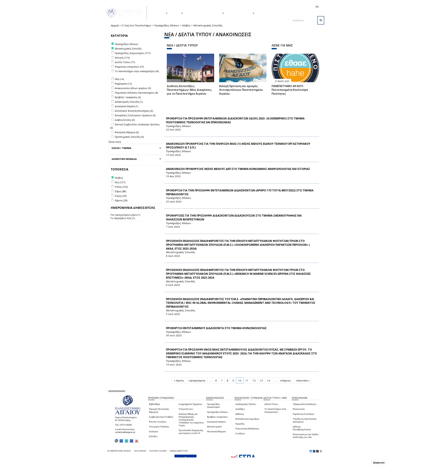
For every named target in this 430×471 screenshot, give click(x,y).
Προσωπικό (281, 6)
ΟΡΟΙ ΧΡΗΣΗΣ (140, 451)
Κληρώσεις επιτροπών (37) (129, 66)
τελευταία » (303, 380)
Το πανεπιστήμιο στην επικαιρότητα (275, 410)
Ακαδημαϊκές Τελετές (245, 404)
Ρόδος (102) (121, 186)
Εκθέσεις (239, 414)
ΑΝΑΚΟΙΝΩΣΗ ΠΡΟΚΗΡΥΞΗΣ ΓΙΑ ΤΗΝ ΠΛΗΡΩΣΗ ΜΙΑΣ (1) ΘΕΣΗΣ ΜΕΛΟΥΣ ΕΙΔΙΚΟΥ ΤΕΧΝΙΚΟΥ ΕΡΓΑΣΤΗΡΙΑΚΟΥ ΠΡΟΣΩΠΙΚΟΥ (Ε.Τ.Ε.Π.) (238, 145)
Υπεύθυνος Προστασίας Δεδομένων (304, 420)
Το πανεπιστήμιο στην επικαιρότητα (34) (137, 71)
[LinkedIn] (131, 440)
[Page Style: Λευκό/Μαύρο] (317, 451)
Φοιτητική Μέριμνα (216, 431)
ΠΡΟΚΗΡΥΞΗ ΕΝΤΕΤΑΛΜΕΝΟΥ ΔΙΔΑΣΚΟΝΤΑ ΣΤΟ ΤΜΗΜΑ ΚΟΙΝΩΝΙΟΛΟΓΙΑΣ (216, 328)
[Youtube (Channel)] (136, 440)
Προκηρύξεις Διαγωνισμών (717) (132, 53)
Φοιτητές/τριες (240, 6)
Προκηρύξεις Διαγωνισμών (213, 405)
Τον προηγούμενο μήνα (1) (125, 214)
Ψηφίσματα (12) (123, 83)
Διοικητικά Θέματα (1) (126, 106)
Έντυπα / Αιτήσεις (157, 421)
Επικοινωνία (299, 409)
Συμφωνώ (364, 462)
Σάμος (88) (120, 191)
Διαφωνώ (379, 462)
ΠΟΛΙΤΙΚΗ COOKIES (157, 451)
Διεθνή (269, 6)
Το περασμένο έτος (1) (122, 218)
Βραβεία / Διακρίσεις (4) (128, 97)
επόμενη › (286, 380)
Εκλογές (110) (122, 57)
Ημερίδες (240, 423)
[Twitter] (126, 440)
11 (246, 380)
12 (254, 380)
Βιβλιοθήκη (154, 404)
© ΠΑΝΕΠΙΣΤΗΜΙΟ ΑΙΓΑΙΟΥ (119, 451)
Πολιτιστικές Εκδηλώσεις (247, 428)
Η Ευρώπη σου (186, 409)
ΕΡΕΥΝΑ (176, 13)
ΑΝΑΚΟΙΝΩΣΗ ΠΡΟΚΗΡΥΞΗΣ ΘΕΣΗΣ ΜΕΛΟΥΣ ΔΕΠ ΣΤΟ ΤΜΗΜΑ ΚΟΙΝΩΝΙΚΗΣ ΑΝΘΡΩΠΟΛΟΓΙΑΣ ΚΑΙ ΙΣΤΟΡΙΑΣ (238, 169)
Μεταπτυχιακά (214, 426)
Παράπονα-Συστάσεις (303, 414)
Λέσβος (186, 25)
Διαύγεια (153, 431)
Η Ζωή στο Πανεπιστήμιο (136, 25)
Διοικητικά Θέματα (216, 421)
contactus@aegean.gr (126, 432)
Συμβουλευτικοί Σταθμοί (161, 416)
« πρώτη (179, 380)
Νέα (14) (119, 79)
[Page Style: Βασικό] (310, 451)
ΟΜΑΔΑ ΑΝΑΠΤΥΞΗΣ (179, 451)
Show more (115, 141)
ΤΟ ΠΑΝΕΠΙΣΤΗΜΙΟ (239, 13)
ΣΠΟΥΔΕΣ (159, 13)
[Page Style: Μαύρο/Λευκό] (320, 451)
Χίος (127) (120, 182)
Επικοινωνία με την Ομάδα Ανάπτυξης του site (305, 436)
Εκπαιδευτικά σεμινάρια (247, 418)
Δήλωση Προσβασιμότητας (302, 428)
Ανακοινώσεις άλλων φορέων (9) (133, 88)
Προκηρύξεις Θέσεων (166, 25)
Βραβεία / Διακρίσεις (217, 416)
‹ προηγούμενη (196, 380)
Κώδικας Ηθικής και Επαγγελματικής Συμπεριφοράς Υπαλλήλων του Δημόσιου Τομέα (191, 420)
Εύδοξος (153, 436)
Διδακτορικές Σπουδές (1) (129, 101)
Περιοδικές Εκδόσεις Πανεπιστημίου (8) (136, 92)
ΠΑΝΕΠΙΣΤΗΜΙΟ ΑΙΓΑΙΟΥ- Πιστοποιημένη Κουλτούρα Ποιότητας (290, 90)
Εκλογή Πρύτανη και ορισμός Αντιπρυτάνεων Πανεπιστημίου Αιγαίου (241, 90)
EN (317, 6)
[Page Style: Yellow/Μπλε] (314, 451)
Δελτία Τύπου (271, 404)
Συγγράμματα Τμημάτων (190, 404)
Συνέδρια (240, 433)
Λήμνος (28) (121, 200)
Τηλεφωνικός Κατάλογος (304, 404)
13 (261, 380)
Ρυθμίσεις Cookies (55, 468)
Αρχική (115, 25)
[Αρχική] (126, 13)
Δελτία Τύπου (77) (125, 62)
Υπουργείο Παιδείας (159, 426)
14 (268, 380)
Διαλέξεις (240, 409)
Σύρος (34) (120, 195)
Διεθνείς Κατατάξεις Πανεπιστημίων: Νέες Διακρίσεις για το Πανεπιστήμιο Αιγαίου (189, 90)
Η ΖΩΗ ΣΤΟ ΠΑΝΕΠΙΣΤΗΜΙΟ (204, 13)
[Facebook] (121, 440)
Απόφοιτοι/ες (257, 6)
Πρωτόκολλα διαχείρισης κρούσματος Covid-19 (191, 432)
